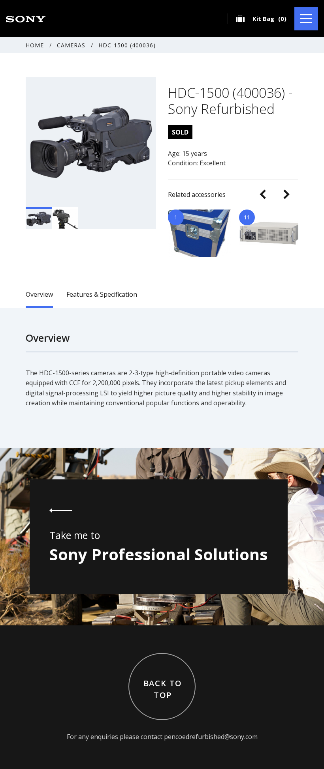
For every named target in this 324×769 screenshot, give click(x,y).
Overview (39, 294)
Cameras (71, 45)
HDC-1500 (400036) (127, 45)
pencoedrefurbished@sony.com (211, 736)
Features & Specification (101, 294)
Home (35, 45)
